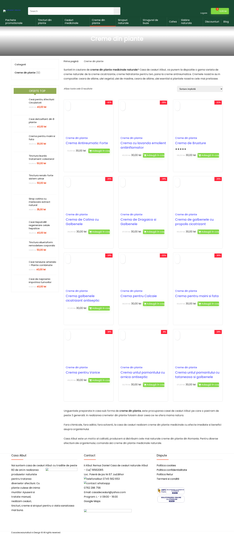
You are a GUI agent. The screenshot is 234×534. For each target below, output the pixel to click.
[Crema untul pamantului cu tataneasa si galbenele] (198, 349)
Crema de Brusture (190, 143)
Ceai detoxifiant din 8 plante (41, 120)
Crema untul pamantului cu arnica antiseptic (143, 374)
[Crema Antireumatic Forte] (88, 120)
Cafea (173, 21)
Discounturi (212, 21)
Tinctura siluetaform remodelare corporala (42, 244)
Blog (226, 21)
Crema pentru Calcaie (139, 296)
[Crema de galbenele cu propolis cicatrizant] (198, 196)
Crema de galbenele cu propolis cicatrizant (194, 221)
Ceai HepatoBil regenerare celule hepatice (39, 225)
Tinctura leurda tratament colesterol (41, 157)
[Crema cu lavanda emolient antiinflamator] (143, 120)
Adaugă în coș (101, 151)
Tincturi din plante (45, 21)
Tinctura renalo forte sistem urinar (41, 177)
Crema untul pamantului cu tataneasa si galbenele (197, 374)
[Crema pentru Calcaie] (143, 273)
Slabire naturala (186, 21)
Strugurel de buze (150, 21)
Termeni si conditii (168, 479)
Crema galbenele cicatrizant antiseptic (82, 298)
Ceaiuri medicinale (71, 21)
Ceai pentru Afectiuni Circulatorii (41, 101)
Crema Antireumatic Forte (87, 143)
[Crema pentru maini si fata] (198, 273)
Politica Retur (165, 474)
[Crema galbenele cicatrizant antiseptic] (88, 273)
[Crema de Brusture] (198, 120)
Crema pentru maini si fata (42, 137)
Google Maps (92, 501)
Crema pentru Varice (83, 372)
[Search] (117, 11)
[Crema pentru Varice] (88, 349)
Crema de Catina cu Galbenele (82, 221)
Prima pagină (71, 61)
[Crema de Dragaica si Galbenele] (143, 196)
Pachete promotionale (13, 21)
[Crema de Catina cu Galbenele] (88, 196)
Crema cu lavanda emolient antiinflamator (143, 145)
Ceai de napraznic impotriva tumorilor (40, 280)
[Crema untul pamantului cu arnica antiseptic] (143, 349)
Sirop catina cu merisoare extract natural (39, 202)
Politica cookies (166, 465)
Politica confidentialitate (172, 470)
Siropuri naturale (123, 21)
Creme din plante (98, 21)
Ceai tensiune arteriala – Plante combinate (42, 263)
